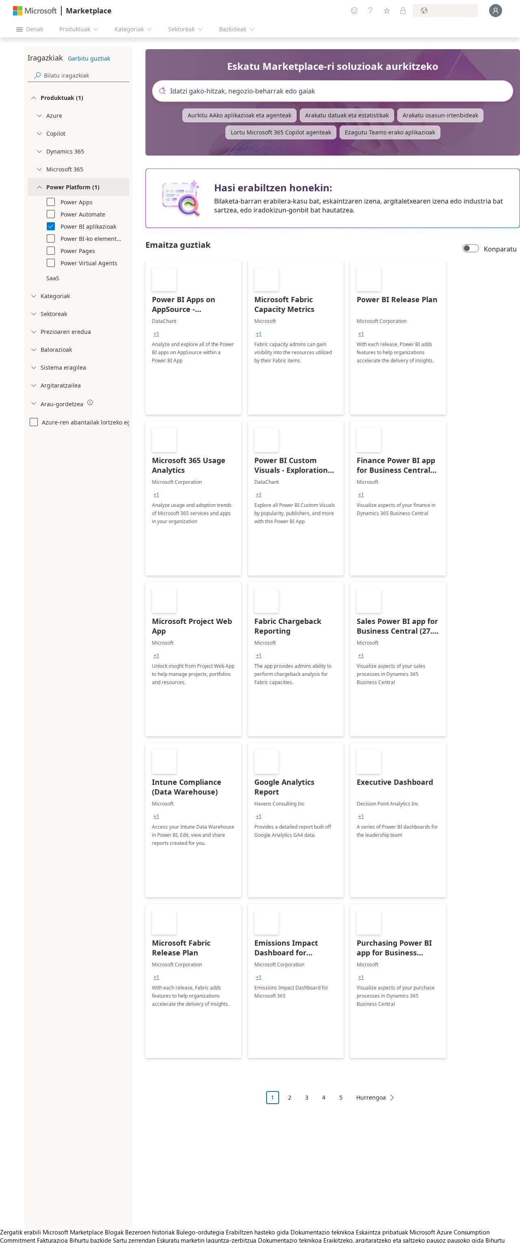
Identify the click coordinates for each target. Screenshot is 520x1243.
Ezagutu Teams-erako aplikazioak (390, 132)
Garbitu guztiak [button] (89, 58)
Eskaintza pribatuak (382, 1232)
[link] (193, 337)
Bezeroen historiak (150, 1232)
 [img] (90, 402)
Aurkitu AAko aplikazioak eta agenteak (239, 115)
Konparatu (500, 249)
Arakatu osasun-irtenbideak (440, 115)
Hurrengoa (371, 1097)
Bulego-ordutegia (200, 1232)
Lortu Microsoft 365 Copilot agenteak (281, 132)
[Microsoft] (35, 10)
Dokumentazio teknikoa (322, 1232)
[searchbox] (86, 75)
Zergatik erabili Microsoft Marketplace (51, 1232)
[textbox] (336, 91)
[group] (156, 334)
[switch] (470, 249)
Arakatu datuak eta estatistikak (347, 115)
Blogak (114, 1232)
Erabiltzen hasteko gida (257, 1232)
